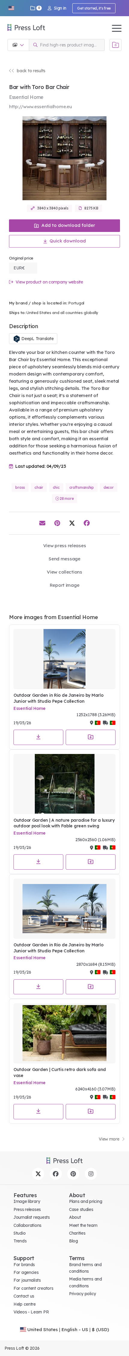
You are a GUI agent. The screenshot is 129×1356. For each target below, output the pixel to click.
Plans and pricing (85, 1201)
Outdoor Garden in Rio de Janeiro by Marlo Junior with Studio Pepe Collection (59, 698)
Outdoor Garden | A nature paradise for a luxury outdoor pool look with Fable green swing (64, 823)
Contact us (24, 1296)
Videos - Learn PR (31, 1312)
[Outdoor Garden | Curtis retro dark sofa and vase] (65, 1033)
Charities (77, 1233)
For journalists (27, 1280)
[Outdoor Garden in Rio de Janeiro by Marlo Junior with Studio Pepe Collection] (65, 659)
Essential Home (30, 708)
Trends (20, 1241)
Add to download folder (67, 225)
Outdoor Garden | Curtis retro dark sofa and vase (60, 1072)
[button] (11, 8)
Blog (73, 1241)
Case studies (81, 1209)
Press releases (27, 1209)
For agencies (26, 1272)
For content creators (33, 1288)
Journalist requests (32, 1217)
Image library (27, 1201)
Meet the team (83, 1225)
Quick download (67, 241)
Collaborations (27, 1225)
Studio (20, 1233)
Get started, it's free (94, 8)
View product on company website (49, 282)
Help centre (25, 1304)
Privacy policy (82, 1293)
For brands (24, 1264)
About (75, 1217)
